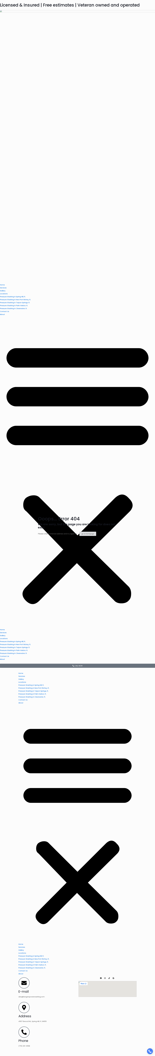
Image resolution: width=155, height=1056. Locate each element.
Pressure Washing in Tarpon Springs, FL (15, 302)
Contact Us (4, 311)
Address (24, 1016)
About (2, 314)
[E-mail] (24, 983)
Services (3, 288)
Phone (23, 1040)
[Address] (24, 1007)
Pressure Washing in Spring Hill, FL (12, 297)
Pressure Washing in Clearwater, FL (13, 308)
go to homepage (88, 534)
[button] (77, 472)
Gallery (2, 291)
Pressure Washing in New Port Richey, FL (15, 299)
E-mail (23, 991)
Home (2, 285)
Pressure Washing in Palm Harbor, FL (14, 305)
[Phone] (24, 1032)
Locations (4, 294)
